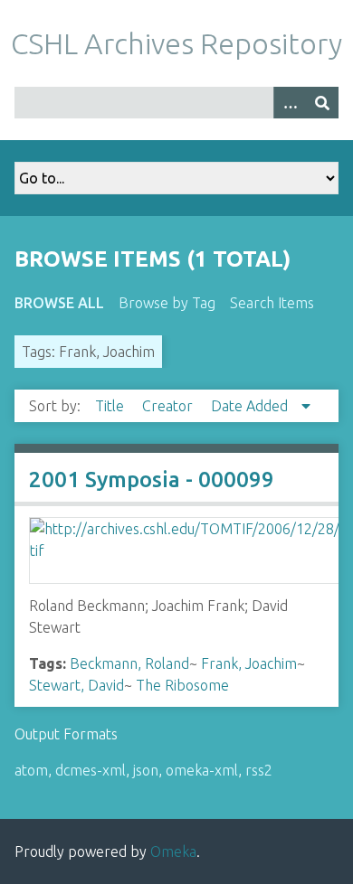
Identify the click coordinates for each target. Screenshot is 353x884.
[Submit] (322, 102)
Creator (169, 406)
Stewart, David (76, 685)
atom (31, 770)
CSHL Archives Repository (176, 43)
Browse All (59, 303)
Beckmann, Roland (129, 663)
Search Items (272, 303)
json (145, 770)
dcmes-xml (90, 770)
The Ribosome (182, 685)
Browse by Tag (167, 303)
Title (111, 406)
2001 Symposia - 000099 (151, 479)
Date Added (251, 406)
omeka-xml (202, 770)
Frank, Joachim (249, 663)
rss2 (258, 770)
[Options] (289, 102)
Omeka (173, 851)
